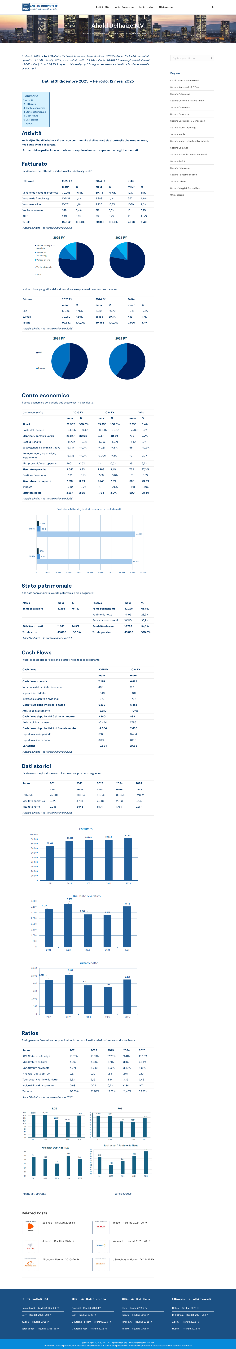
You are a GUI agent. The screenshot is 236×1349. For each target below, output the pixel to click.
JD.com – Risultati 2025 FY (58, 1241)
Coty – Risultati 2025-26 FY (36, 1314)
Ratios (29, 123)
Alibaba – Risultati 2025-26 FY (61, 1259)
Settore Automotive (180, 93)
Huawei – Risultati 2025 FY (186, 1328)
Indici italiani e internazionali (184, 80)
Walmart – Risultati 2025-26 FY (131, 1241)
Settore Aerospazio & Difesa (184, 87)
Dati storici (32, 119)
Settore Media (177, 134)
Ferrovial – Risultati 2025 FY (86, 1308)
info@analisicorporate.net (141, 1342)
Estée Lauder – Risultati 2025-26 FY (40, 1328)
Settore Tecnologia (180, 167)
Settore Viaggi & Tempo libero (185, 188)
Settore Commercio (180, 107)
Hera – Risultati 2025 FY (134, 1308)
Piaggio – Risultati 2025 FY (135, 1314)
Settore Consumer (179, 114)
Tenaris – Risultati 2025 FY (135, 1328)
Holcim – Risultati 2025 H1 (185, 1308)
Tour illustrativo (122, 1193)
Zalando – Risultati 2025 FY (59, 1222)
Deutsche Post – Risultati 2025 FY (89, 1328)
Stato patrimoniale (36, 111)
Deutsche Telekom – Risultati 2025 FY (91, 1321)
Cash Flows (32, 115)
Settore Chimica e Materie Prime (187, 100)
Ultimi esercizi (177, 194)
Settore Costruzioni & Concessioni (187, 120)
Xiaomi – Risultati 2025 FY (185, 1321)
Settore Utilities (178, 181)
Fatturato (31, 104)
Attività (29, 100)
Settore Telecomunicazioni (183, 174)
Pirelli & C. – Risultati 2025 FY (137, 1321)
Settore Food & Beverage (183, 127)
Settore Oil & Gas (179, 147)
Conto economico (35, 108)
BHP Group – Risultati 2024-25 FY (190, 1314)
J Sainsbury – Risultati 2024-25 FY (133, 1259)
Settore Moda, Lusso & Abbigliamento (189, 141)
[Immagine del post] (30, 1227)
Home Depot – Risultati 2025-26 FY (40, 1308)
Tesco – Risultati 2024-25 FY (130, 1222)
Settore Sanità (177, 161)
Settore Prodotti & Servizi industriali (188, 154)
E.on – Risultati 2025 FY (84, 1314)
